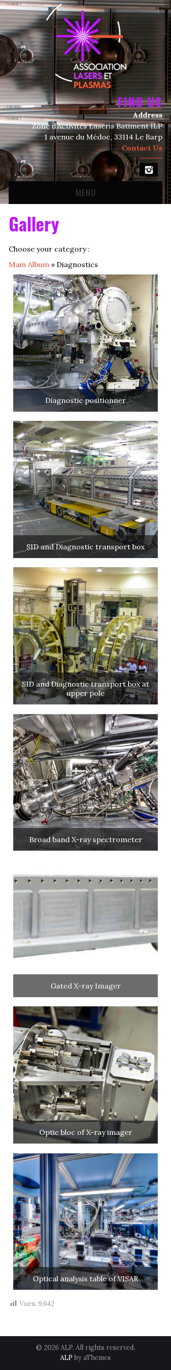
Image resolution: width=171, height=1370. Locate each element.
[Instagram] (149, 170)
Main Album (29, 264)
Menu (86, 192)
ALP (66, 1358)
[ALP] (85, 44)
